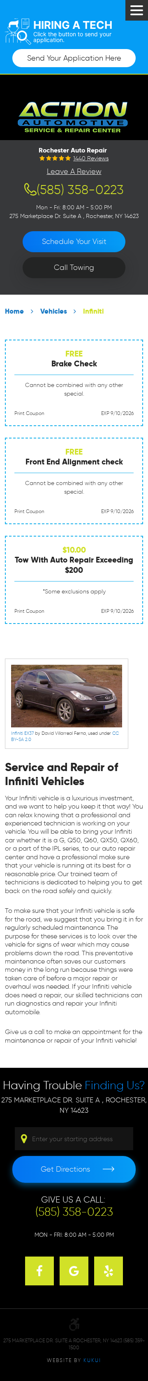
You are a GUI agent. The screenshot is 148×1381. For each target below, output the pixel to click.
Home (14, 311)
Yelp (108, 1271)
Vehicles (53, 311)
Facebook (39, 1271)
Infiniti (93, 311)
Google (74, 1271)
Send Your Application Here (74, 58)
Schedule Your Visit (74, 241)
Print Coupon (29, 413)
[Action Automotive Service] (74, 115)
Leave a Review (74, 171)
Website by (74, 1360)
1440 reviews (91, 159)
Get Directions (65, 1169)
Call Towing (74, 267)
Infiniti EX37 (22, 733)
